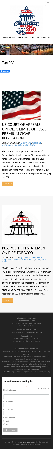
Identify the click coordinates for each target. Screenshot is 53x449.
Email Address (15, 391)
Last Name (8, 409)
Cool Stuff (36, 143)
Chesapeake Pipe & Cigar (26, 442)
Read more (8, 184)
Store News (30, 145)
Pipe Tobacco (28, 260)
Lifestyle (17, 260)
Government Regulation (13, 145)
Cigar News (25, 143)
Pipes (37, 260)
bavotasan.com (36, 444)
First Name (8, 401)
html (7, 421)
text (6, 424)
